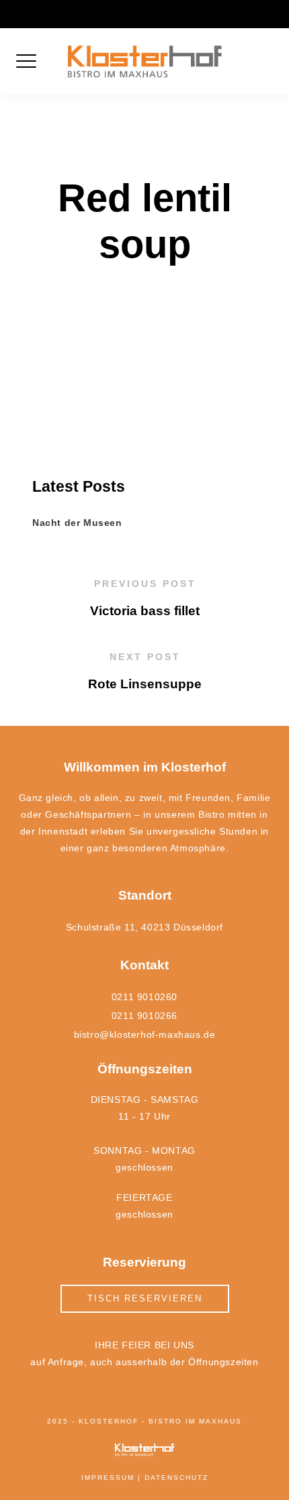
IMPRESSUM (107, 1477)
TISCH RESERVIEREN (144, 1298)
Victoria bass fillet (145, 611)
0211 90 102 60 (91, 11)
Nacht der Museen (77, 522)
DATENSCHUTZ (176, 1477)
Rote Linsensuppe (145, 684)
